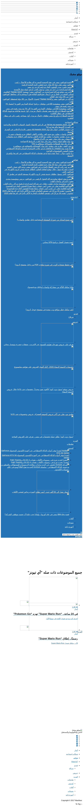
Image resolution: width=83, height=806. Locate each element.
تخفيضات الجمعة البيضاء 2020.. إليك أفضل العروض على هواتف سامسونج (43, 367)
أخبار (76, 18)
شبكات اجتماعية (72, 22)
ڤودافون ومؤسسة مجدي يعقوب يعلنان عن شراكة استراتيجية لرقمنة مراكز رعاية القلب (38, 184)
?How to (74, 29)
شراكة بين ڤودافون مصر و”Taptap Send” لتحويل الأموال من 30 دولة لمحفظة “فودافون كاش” (38, 100)
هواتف (75, 26)
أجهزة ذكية (69, 64)
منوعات (70, 60)
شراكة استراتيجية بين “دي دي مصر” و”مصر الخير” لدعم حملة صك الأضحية (43, 89)
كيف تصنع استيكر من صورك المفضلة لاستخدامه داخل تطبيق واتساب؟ (45, 220)
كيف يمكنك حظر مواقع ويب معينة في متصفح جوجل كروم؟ (49, 310)
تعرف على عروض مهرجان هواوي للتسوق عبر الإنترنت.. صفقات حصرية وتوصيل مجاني (38, 344)
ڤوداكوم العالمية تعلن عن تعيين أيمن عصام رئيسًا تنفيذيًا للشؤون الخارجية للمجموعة (40, 188)
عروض (75, 41)
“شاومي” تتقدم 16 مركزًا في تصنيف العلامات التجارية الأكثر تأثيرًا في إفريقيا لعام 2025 (38, 193)
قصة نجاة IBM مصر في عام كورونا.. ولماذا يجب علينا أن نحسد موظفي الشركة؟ (37, 514)
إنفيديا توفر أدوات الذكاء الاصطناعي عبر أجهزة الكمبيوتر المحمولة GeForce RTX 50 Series (35, 456)
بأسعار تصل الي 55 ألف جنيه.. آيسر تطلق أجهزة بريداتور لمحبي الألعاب (40, 492)
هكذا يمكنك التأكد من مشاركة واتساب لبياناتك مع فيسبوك (50, 287)
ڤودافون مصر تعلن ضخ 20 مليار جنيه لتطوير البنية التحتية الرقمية (47, 85)
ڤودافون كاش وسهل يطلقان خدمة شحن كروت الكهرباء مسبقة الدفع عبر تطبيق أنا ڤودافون (40, 175)
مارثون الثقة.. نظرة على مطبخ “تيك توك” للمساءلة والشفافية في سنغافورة (43, 146)
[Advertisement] (41, 553)
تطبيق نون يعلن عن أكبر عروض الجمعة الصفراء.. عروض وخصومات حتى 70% (42, 414)
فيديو (76, 33)
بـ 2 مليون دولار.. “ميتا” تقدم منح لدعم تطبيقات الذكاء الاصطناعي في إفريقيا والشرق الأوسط (39, 154)
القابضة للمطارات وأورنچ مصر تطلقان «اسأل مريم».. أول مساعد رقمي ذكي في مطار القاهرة (38, 117)
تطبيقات (70, 48)
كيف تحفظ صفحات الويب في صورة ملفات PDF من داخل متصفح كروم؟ (44, 265)
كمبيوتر (70, 52)
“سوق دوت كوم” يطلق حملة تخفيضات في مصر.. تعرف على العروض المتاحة (42, 437)
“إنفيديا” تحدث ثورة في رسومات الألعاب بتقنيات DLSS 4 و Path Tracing (40, 462)
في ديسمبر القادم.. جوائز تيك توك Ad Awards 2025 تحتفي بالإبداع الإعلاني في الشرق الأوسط (39, 130)
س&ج (71, 36)
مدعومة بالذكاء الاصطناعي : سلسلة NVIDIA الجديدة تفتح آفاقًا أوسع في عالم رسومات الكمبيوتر (38, 468)
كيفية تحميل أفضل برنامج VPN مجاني (58, 242)
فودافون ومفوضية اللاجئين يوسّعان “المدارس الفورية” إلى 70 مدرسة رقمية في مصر (39, 109)
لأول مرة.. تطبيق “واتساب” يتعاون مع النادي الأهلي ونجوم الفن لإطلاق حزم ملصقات (39, 137)
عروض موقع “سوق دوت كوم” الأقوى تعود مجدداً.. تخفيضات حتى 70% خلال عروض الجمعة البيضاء (40, 390)
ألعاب (71, 56)
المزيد (76, 45)
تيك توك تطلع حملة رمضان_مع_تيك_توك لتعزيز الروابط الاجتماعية (46, 141)
